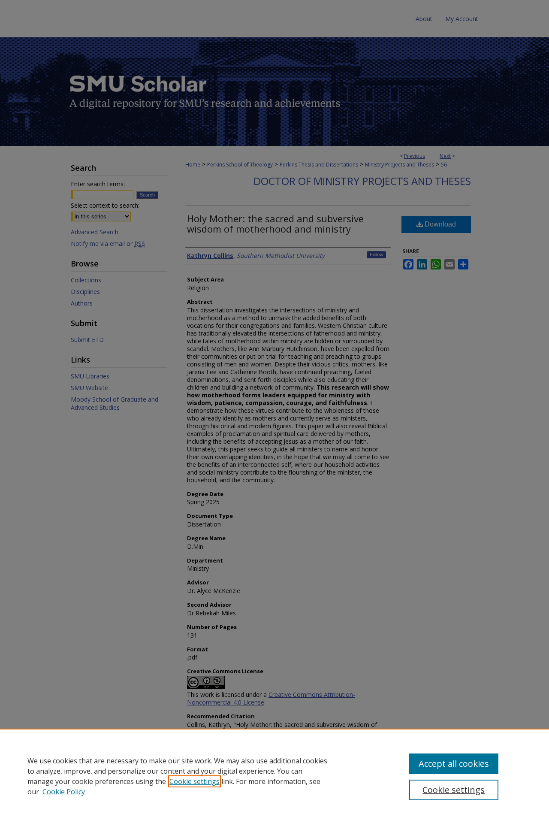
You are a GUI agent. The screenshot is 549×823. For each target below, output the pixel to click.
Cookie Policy (63, 791)
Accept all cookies (454, 763)
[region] (274, 776)
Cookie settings (194, 781)
